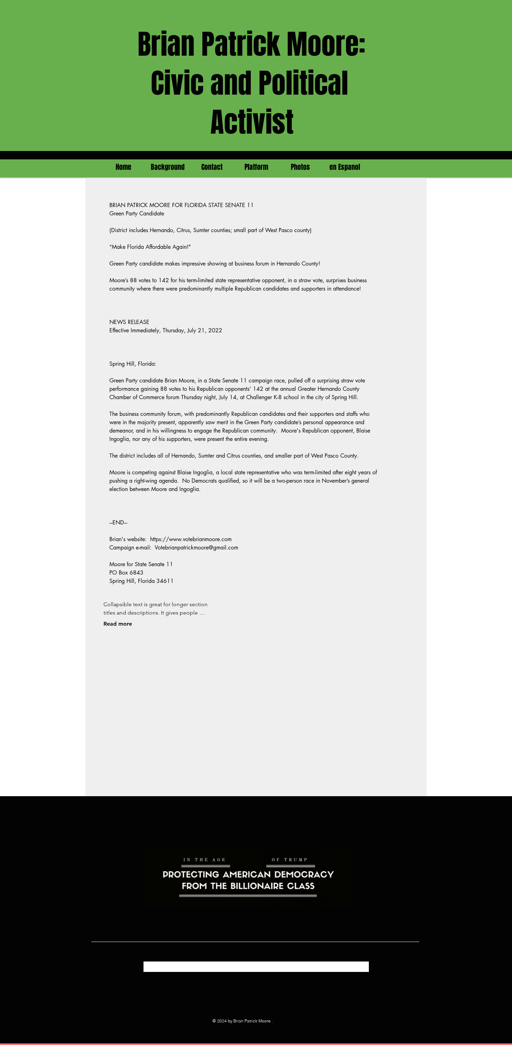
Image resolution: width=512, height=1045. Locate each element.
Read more (117, 623)
